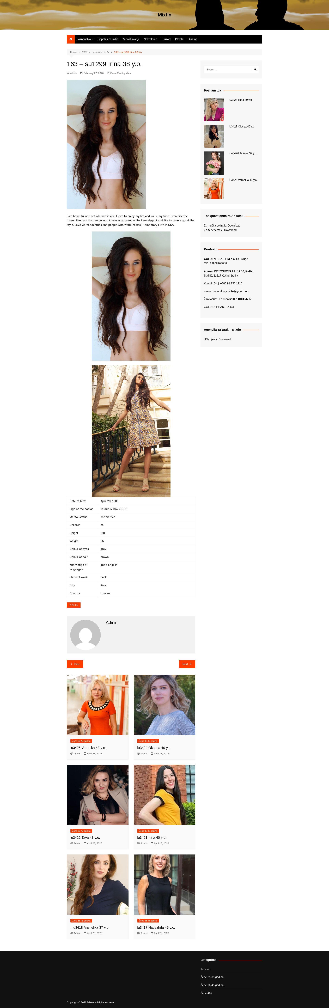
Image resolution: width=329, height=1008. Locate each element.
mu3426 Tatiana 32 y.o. (243, 153)
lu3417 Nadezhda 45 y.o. (156, 927)
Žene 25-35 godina (212, 977)
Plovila (179, 39)
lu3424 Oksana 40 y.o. (154, 748)
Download (234, 225)
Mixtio (164, 15)
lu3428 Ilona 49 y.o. (241, 99)
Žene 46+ (206, 993)
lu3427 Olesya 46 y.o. (242, 126)
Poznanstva (83, 39)
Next (185, 664)
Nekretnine (150, 39)
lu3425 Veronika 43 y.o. (88, 748)
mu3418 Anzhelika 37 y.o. (89, 927)
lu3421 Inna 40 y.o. (151, 837)
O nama (192, 39)
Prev (77, 664)
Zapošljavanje (131, 39)
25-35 (75, 605)
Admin (73, 73)
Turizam (166, 39)
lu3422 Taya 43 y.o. (85, 837)
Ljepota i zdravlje (108, 39)
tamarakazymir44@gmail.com (231, 291)
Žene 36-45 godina (120, 73)
